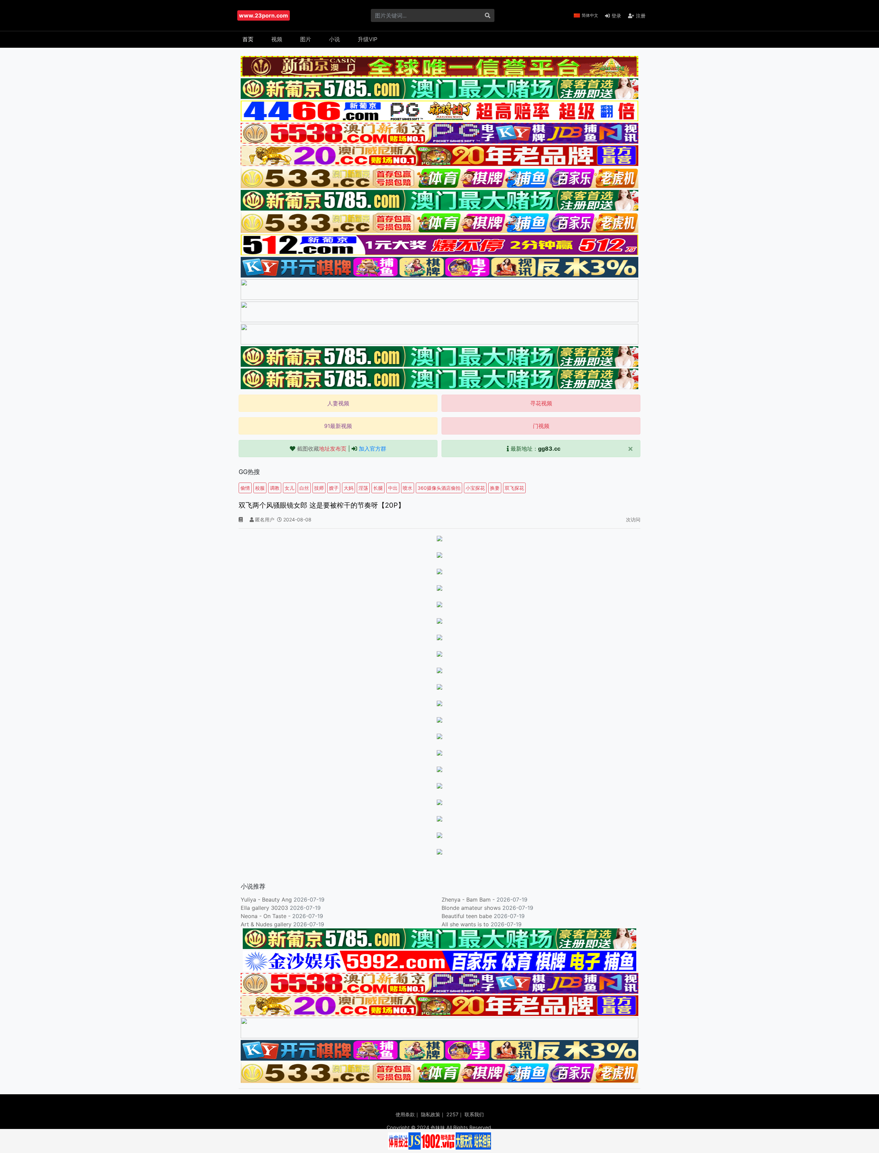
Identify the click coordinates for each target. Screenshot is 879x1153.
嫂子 (334, 488)
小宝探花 (475, 488)
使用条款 (405, 1114)
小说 (334, 39)
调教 (274, 488)
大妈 (348, 488)
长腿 (378, 488)
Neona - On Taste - (266, 916)
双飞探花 (514, 488)
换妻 (495, 488)
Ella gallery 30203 (264, 907)
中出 (393, 488)
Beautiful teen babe (468, 916)
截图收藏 (321, 448)
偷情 (245, 488)
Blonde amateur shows (471, 907)
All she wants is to (466, 924)
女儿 (289, 488)
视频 (276, 39)
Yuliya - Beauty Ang (266, 899)
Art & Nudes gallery (267, 924)
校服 (260, 488)
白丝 (304, 488)
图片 (305, 39)
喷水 (407, 488)
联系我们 (474, 1114)
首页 (247, 39)
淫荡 (363, 488)
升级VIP (367, 39)
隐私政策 (430, 1114)
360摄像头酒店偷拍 (439, 488)
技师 (319, 488)
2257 (452, 1114)
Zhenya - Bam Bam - (469, 899)
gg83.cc (549, 448)
